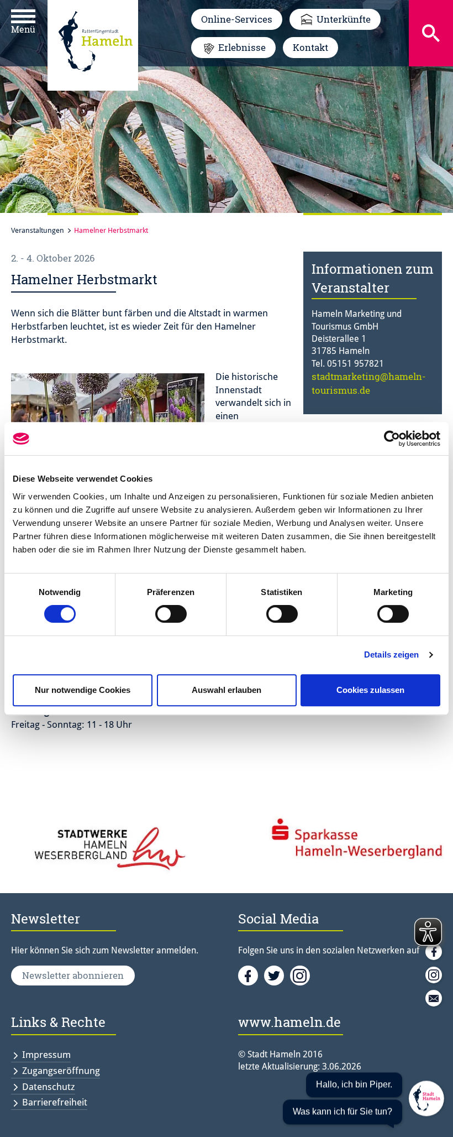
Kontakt (310, 47)
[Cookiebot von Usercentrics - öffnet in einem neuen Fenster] (392, 438)
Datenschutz (48, 1086)
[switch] (171, 614)
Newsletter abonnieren (73, 975)
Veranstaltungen (37, 230)
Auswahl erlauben (226, 690)
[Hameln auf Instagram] (302, 974)
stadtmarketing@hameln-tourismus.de (369, 383)
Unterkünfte (344, 19)
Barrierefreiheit (54, 1102)
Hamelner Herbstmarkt (111, 230)
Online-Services (236, 19)
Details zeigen (391, 654)
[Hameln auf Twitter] (277, 974)
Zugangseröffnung (61, 1070)
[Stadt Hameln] (96, 79)
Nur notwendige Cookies (82, 690)
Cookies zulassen (370, 690)
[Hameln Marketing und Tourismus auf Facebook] (251, 974)
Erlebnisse (242, 47)
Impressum (46, 1054)
